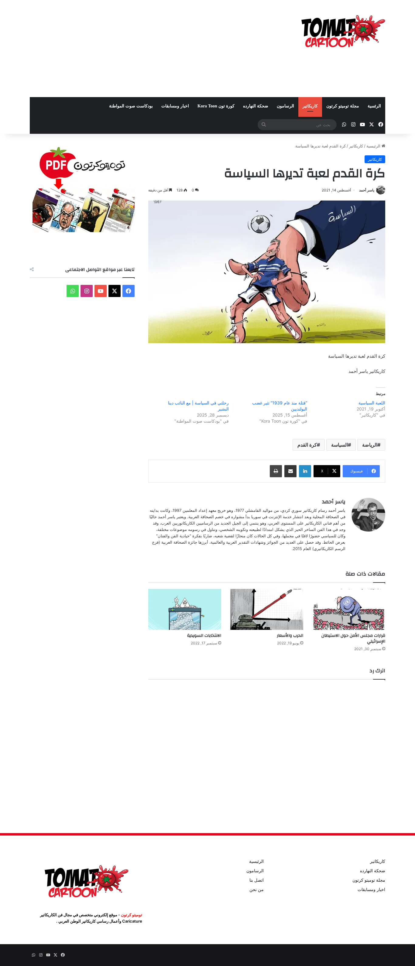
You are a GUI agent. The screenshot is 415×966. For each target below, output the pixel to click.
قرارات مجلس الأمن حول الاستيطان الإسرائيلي (353, 638)
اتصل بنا (256, 880)
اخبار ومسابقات (175, 106)
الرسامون (285, 106)
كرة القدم (307, 445)
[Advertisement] (147, 48)
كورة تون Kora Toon (216, 106)
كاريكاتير (310, 106)
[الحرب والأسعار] (266, 609)
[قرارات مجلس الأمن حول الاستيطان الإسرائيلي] (348, 609)
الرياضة (369, 445)
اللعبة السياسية (371, 402)
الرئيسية (374, 146)
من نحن (256, 889)
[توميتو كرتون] (342, 30)
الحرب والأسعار (290, 636)
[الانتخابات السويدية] (184, 609)
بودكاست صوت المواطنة (131, 106)
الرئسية (374, 106)
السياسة (339, 445)
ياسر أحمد (366, 190)
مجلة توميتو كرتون (342, 106)
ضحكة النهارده (255, 106)
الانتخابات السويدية (204, 636)
